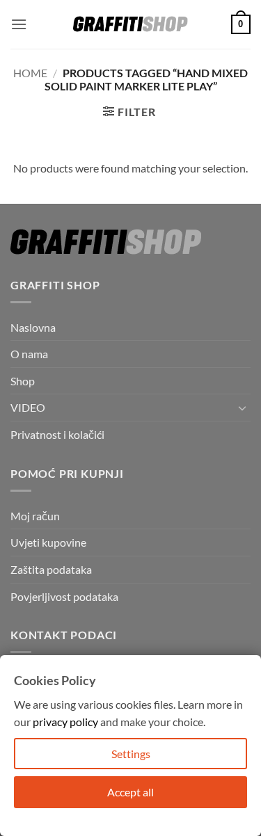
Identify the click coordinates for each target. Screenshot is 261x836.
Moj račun (35, 515)
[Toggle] (242, 407)
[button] (18, 24)
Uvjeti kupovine (48, 542)
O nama (29, 353)
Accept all (130, 791)
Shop (22, 380)
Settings (130, 753)
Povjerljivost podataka (64, 596)
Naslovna (33, 327)
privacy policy (65, 721)
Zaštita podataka (51, 569)
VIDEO (27, 407)
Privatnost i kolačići (57, 434)
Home (30, 72)
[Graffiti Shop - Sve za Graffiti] (131, 24)
